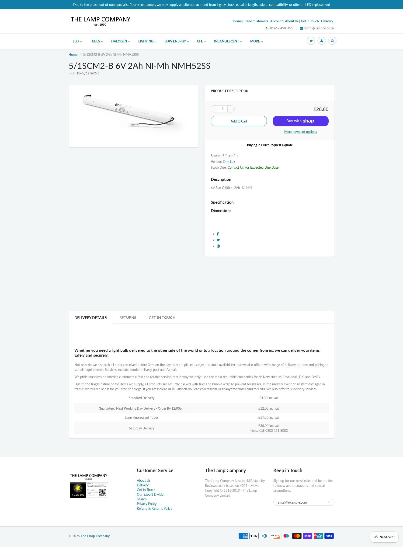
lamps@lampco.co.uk (319, 28)
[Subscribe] (328, 502)
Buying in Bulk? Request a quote (270, 145)
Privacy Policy (146, 504)
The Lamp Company (95, 536)
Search (142, 499)
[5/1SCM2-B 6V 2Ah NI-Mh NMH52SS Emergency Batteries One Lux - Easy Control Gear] (133, 116)
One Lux (229, 162)
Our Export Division (151, 494)
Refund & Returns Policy (154, 508)
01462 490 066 (281, 28)
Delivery (143, 485)
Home (73, 54)
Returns (127, 317)
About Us (143, 480)
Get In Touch (162, 317)
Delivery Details (90, 317)
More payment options (300, 132)
